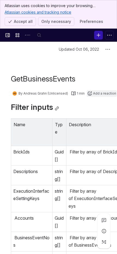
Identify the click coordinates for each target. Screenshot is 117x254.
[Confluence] (28, 35)
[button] (47, 124)
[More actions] (107, 49)
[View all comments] (104, 220)
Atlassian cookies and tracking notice (38, 12)
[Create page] (104, 242)
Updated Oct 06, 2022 (79, 49)
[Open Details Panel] (104, 231)
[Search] (39, 35)
